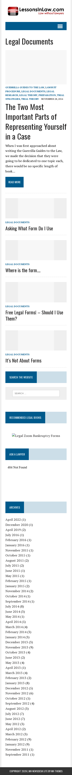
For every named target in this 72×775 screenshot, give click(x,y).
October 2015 (15, 555)
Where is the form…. (22, 270)
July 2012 (12, 714)
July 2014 (12, 606)
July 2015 (12, 565)
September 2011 (17, 754)
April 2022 (13, 519)
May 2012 (12, 724)
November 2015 (16, 550)
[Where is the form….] (36, 257)
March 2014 (14, 627)
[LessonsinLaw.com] (36, 11)
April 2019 (13, 530)
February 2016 (15, 540)
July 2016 (12, 535)
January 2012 (15, 744)
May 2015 (12, 576)
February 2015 (15, 581)
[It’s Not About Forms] (36, 348)
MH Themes (57, 771)
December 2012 (16, 688)
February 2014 (15, 632)
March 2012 (14, 734)
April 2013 (13, 667)
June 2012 (12, 719)
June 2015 (12, 570)
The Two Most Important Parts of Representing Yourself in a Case (36, 121)
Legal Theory (28, 95)
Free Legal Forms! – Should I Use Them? (34, 315)
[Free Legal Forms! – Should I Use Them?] (36, 299)
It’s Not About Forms (23, 360)
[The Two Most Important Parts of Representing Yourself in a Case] (36, 82)
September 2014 (17, 601)
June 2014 (12, 611)
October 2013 (15, 652)
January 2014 (15, 637)
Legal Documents (33, 91)
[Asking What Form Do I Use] (36, 215)
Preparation (47, 95)
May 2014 (12, 616)
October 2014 (15, 596)
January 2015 (15, 586)
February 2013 (15, 678)
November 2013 (16, 647)
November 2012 (16, 693)
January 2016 (15, 545)
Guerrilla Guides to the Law (24, 87)
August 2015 (14, 560)
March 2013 (14, 673)
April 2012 (13, 729)
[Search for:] (36, 393)
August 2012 (14, 708)
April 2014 (13, 622)
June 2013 (12, 657)
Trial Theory (30, 98)
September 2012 (17, 703)
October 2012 (15, 698)
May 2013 (12, 662)
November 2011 (16, 749)
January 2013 (15, 683)
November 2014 (16, 591)
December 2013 (16, 642)
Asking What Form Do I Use (29, 228)
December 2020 (16, 525)
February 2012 (15, 739)
